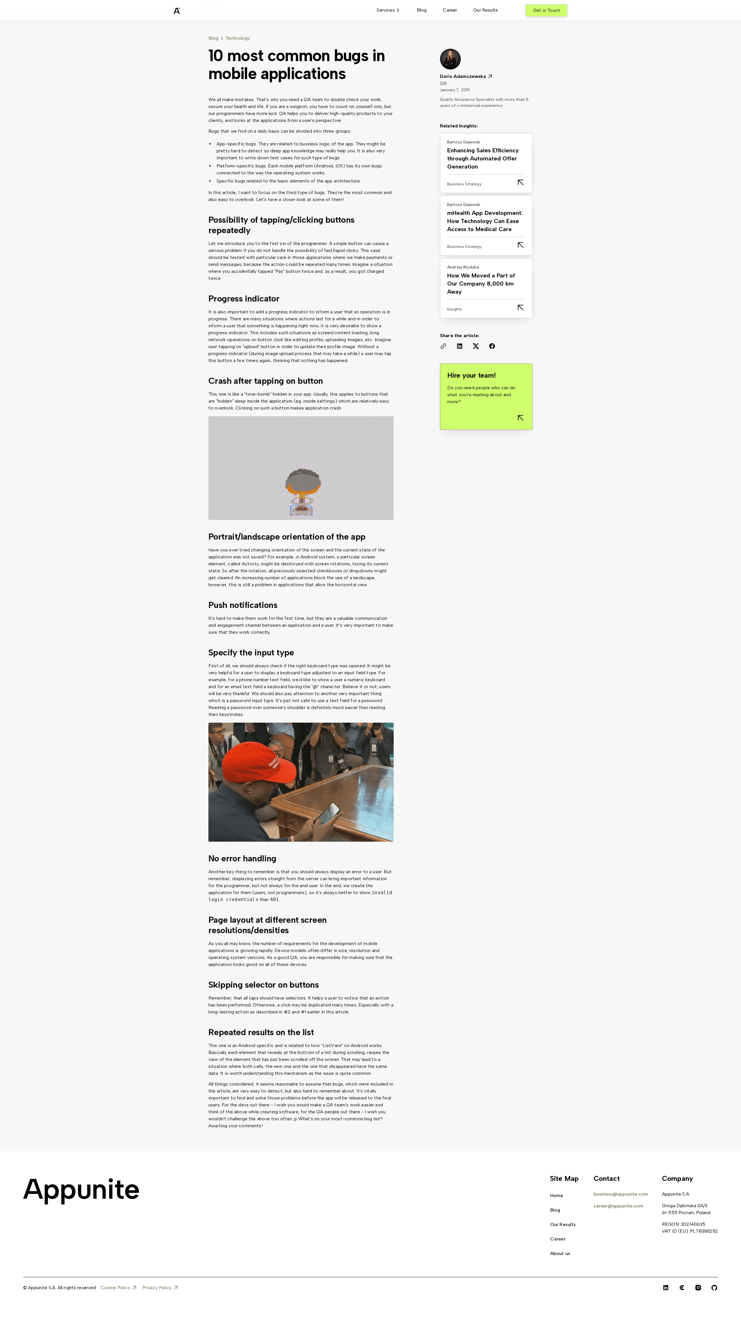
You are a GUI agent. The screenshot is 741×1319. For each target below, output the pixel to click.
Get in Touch (546, 10)
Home (556, 1195)
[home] (191, 11)
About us (560, 1253)
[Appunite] (81, 1191)
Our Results (485, 10)
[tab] (388, 10)
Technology (237, 38)
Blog (422, 10)
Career (450, 10)
